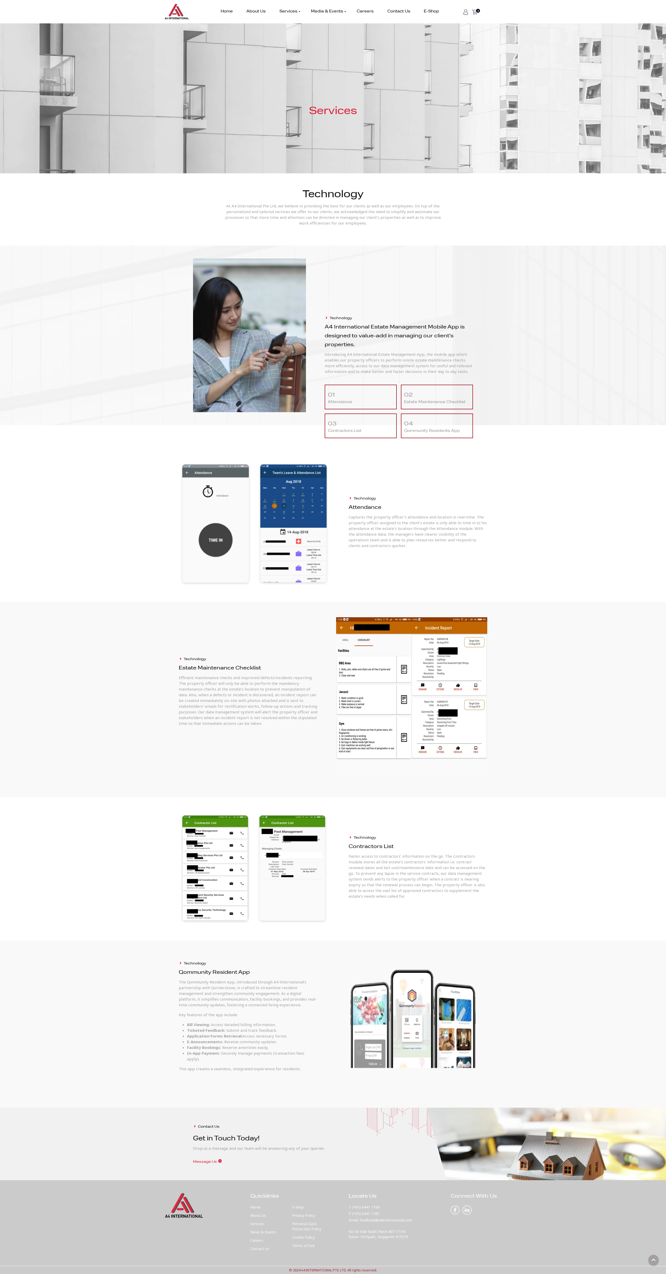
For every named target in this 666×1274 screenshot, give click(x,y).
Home (227, 12)
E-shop (298, 1207)
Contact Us (398, 12)
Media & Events (327, 11)
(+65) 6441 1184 (366, 1207)
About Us (256, 12)
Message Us (207, 1161)
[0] (474, 11)
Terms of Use (303, 1245)
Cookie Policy (303, 1237)
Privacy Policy (303, 1215)
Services (288, 11)
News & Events (263, 1232)
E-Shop (431, 12)
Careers (365, 12)
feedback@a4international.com (386, 1220)
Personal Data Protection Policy (306, 1226)
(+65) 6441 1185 (365, 1213)
